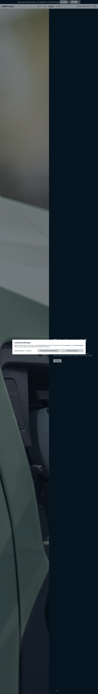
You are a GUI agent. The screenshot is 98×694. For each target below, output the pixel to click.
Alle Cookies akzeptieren (72, 350)
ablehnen (68, 345)
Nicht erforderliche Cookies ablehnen (49, 350)
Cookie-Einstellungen (79, 345)
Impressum (28, 350)
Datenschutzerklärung (19, 350)
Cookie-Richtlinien (42, 345)
